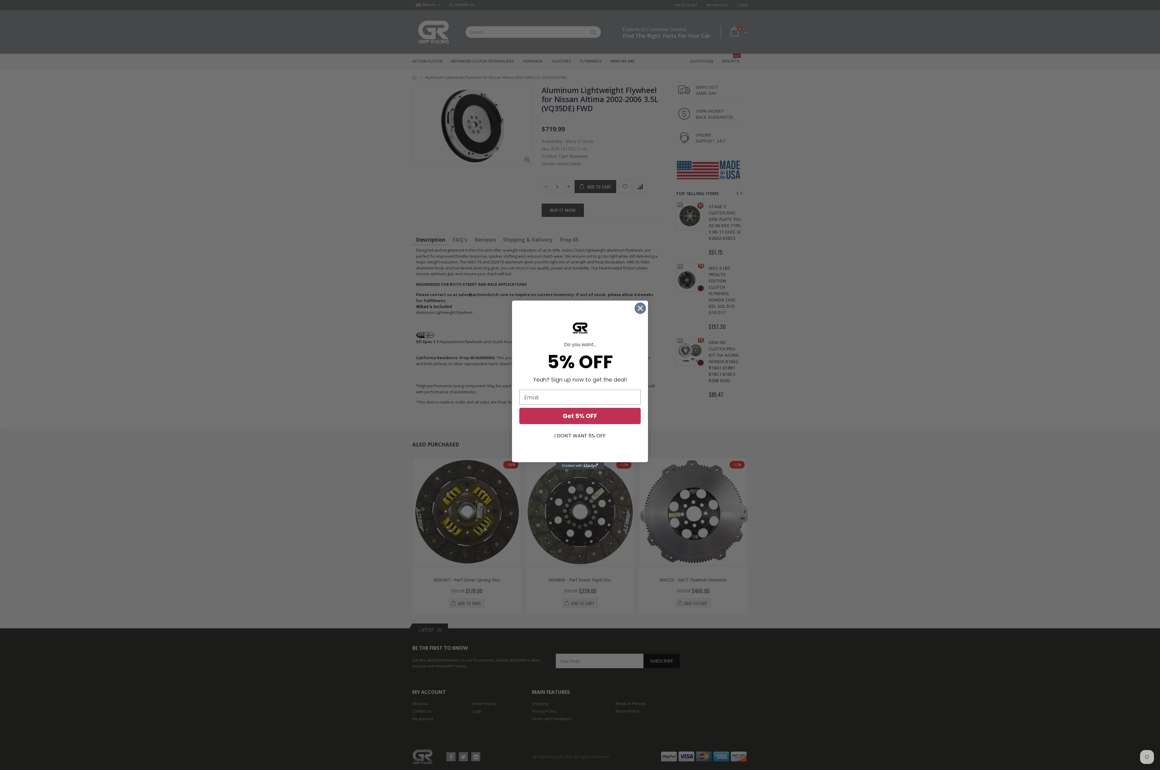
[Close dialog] (640, 308)
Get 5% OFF (580, 416)
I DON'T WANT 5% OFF (580, 435)
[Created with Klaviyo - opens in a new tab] (580, 465)
